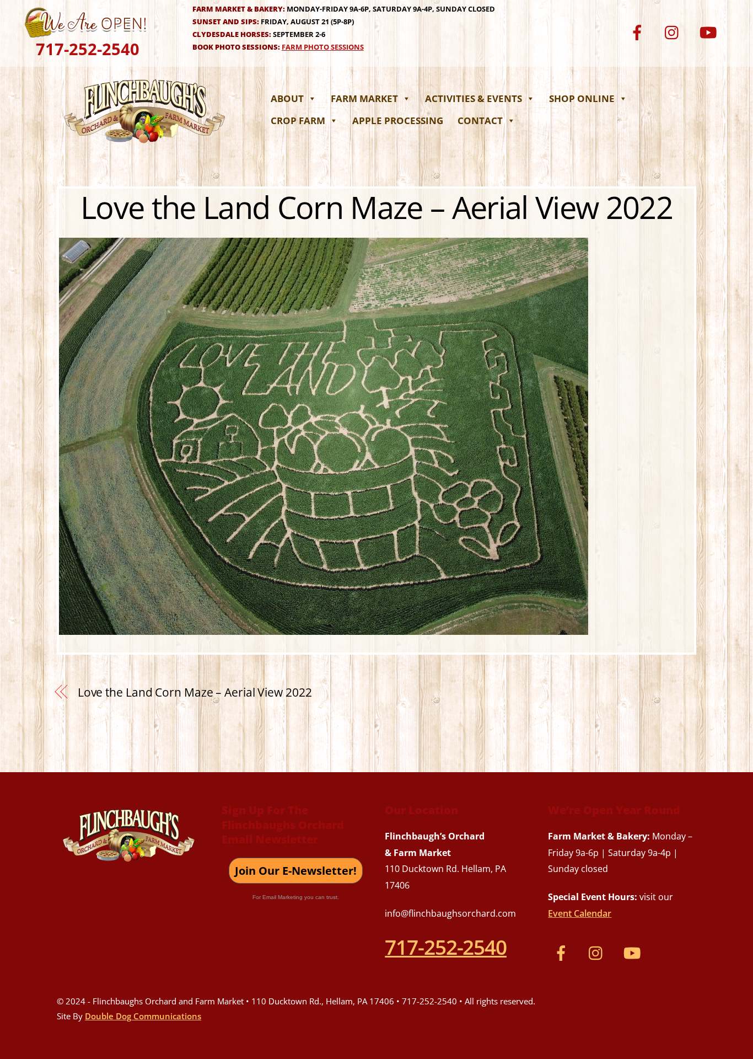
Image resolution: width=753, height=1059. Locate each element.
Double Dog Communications (143, 1015)
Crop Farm (298, 120)
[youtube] (710, 31)
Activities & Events (473, 98)
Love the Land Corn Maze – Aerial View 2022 (376, 207)
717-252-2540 (87, 49)
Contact (480, 120)
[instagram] (674, 31)
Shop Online (582, 98)
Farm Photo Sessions (323, 47)
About (287, 98)
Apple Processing (397, 120)
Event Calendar (579, 913)
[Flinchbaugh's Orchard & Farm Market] (145, 146)
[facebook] (639, 31)
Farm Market (364, 98)
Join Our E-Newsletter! (296, 870)
